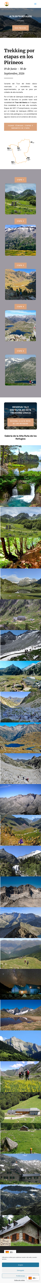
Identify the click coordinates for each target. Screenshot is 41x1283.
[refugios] (20, 1184)
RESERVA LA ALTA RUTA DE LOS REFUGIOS (20, 422)
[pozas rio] (20, 506)
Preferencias (20, 1276)
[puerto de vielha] (20, 999)
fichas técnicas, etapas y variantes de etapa (20, 126)
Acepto (20, 1265)
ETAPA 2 (20, 221)
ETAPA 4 (20, 306)
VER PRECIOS (20, 28)
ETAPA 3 (20, 265)
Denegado (20, 1270)
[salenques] (20, 691)
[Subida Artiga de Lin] (20, 568)
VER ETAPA (16, 204)
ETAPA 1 (20, 180)
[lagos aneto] (20, 753)
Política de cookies (19, 1280)
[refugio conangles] (20, 1245)
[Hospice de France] (20, 629)
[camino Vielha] (20, 1061)
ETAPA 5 (20, 351)
